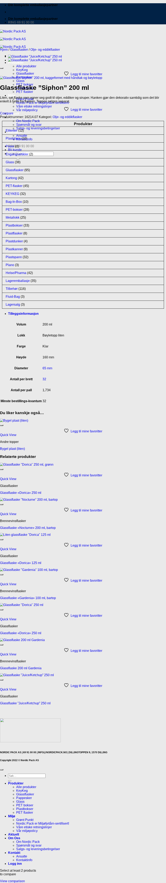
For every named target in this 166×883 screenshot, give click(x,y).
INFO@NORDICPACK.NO (52, 752)
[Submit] (9, 780)
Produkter (15, 62)
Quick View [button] (8, 435)
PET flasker (24, 91)
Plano (10, 265)
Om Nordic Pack (28, 121)
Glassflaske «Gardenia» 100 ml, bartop (28, 598)
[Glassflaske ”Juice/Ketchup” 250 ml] (35, 56)
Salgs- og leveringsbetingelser (38, 128)
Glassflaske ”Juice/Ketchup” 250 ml (25, 703)
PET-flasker (14, 186)
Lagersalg (13, 304)
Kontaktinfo (24, 860)
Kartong (11, 178)
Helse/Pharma (16, 273)
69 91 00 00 (29, 752)
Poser (10, 146)
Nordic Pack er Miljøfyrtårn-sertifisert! (42, 823)
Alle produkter (26, 66)
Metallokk (12, 217)
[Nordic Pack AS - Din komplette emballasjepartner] (13, 39)
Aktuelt (13, 113)
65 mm (47, 368)
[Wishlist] (1, 68)
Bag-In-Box (14, 201)
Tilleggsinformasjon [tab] (23, 313)
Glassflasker (25, 73)
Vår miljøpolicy (27, 110)
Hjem (4, 49)
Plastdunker (14, 241)
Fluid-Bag (13, 296)
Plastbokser (14, 225)
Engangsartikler (17, 154)
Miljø (11, 95)
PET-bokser (14, 209)
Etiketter (11, 130)
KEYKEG (12, 194)
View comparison (12, 881)
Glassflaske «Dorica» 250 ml (20, 492)
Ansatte (21, 856)
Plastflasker (14, 233)
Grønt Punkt (24, 820)
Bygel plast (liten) (12, 448)
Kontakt (14, 852)
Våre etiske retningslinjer (34, 106)
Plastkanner (14, 249)
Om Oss (14, 838)
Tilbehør (12, 288)
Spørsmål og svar (29, 124)
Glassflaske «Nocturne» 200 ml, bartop (28, 528)
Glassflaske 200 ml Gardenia (21, 668)
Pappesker (24, 798)
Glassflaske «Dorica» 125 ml (20, 563)
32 (44, 379)
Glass (20, 81)
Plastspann (14, 257)
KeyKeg (22, 70)
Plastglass (13, 138)
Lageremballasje (18, 281)
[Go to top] (1, 769)
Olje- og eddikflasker (45, 49)
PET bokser (24, 805)
